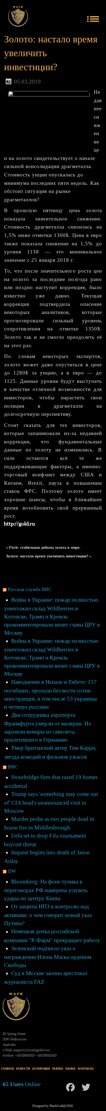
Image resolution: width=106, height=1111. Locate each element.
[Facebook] (70, 1087)
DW (12, 871)
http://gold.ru (19, 524)
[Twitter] (85, 1087)
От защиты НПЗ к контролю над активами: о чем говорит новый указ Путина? (48, 914)
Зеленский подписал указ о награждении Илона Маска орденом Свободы (47, 956)
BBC (13, 766)
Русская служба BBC (30, 589)
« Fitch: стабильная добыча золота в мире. (43, 548)
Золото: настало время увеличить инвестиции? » (48, 556)
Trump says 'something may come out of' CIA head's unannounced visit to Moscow (51, 802)
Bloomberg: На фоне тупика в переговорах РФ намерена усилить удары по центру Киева (46, 890)
